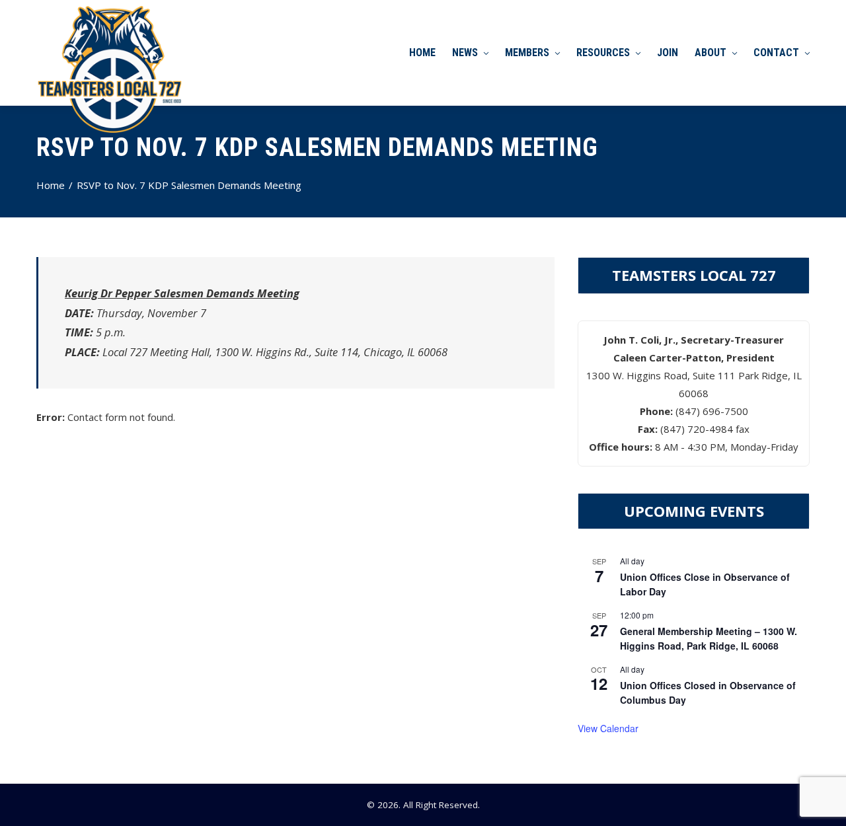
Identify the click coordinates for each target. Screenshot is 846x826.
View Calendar (608, 728)
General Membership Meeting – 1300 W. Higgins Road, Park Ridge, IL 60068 (708, 638)
